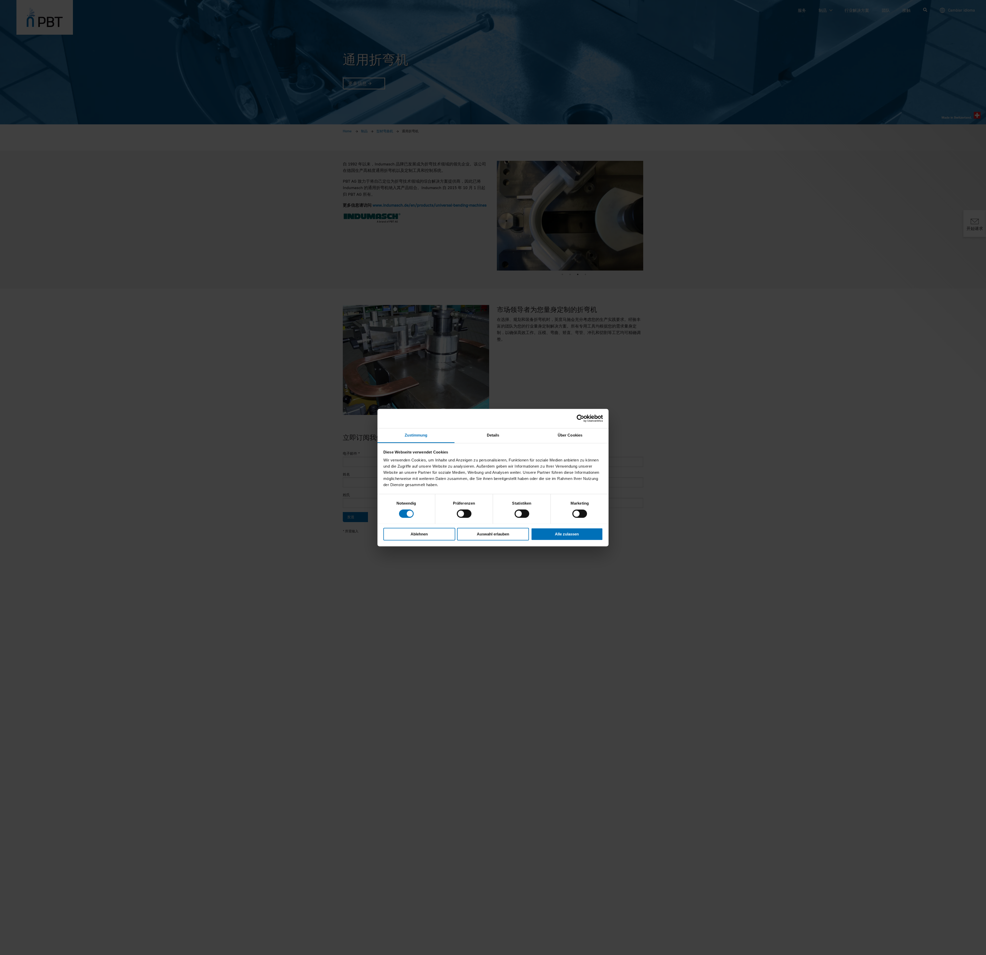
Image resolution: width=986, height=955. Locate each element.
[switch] (464, 513)
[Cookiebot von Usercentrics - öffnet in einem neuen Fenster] (580, 418)
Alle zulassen (567, 534)
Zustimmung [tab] (416, 435)
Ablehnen (419, 534)
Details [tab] (493, 435)
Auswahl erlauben (493, 534)
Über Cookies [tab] (570, 435)
